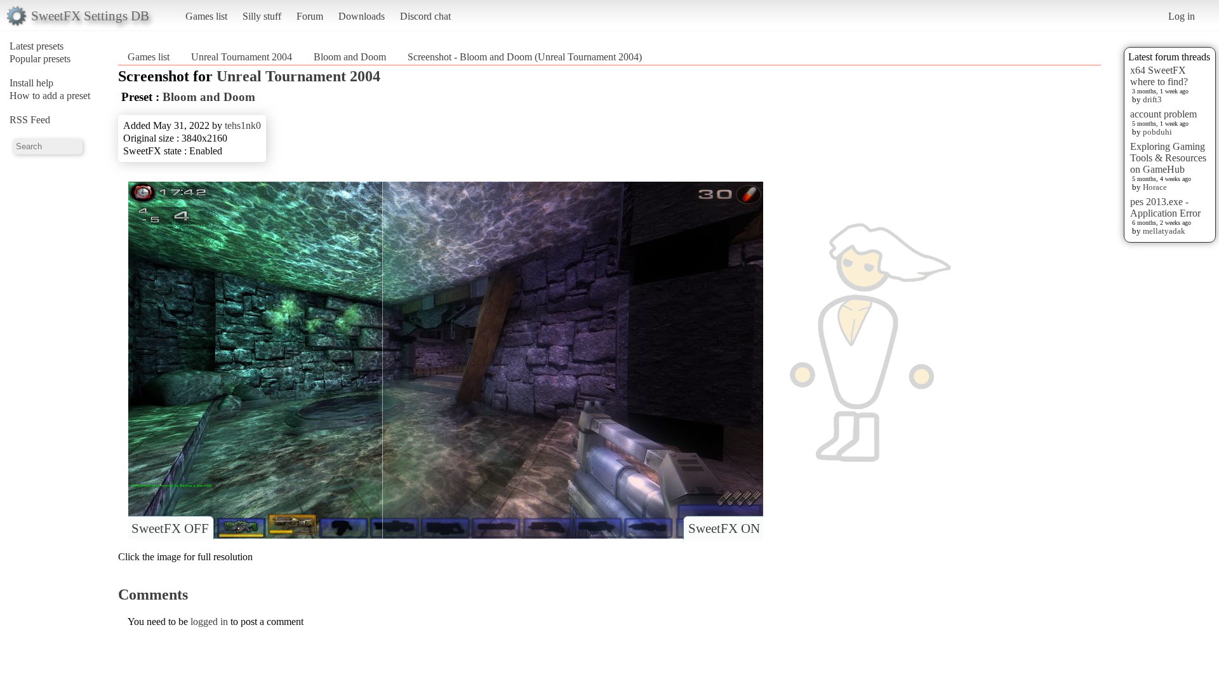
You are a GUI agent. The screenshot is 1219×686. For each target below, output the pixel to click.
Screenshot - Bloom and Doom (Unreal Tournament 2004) (525, 56)
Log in (1181, 16)
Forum (309, 16)
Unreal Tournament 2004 (241, 56)
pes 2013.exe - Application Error (1165, 207)
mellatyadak (1164, 231)
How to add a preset (50, 95)
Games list (206, 16)
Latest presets (36, 46)
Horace (1155, 187)
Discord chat (425, 16)
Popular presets (40, 58)
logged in (209, 621)
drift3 (1152, 99)
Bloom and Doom (350, 56)
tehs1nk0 (243, 125)
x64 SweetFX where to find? (1159, 76)
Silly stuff (262, 16)
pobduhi (1157, 132)
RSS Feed (30, 119)
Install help (31, 82)
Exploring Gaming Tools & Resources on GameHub (1168, 158)
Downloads (361, 16)
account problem (1163, 114)
